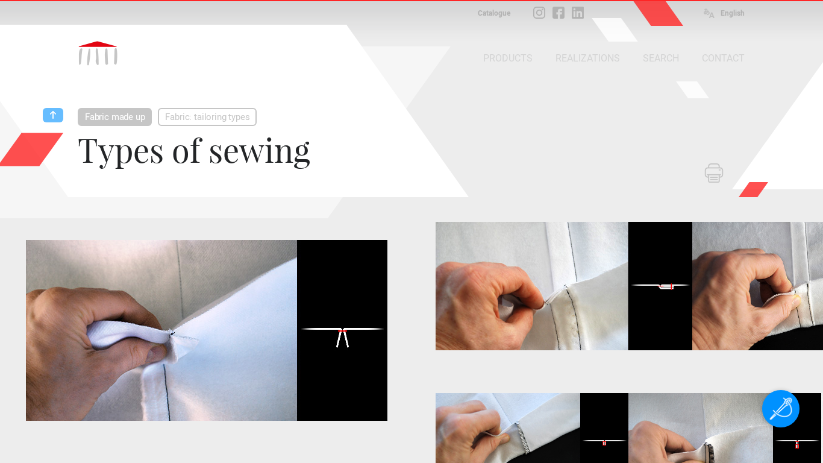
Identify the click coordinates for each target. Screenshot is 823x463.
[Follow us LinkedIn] (578, 13)
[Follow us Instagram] (539, 13)
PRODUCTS (508, 58)
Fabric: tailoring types (207, 117)
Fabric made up (115, 117)
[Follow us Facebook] (558, 13)
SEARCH (661, 58)
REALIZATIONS (587, 58)
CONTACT (723, 58)
